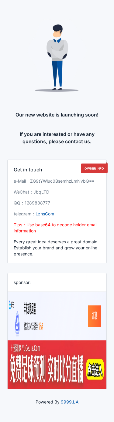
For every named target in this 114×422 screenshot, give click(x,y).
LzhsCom (45, 213)
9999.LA (69, 401)
